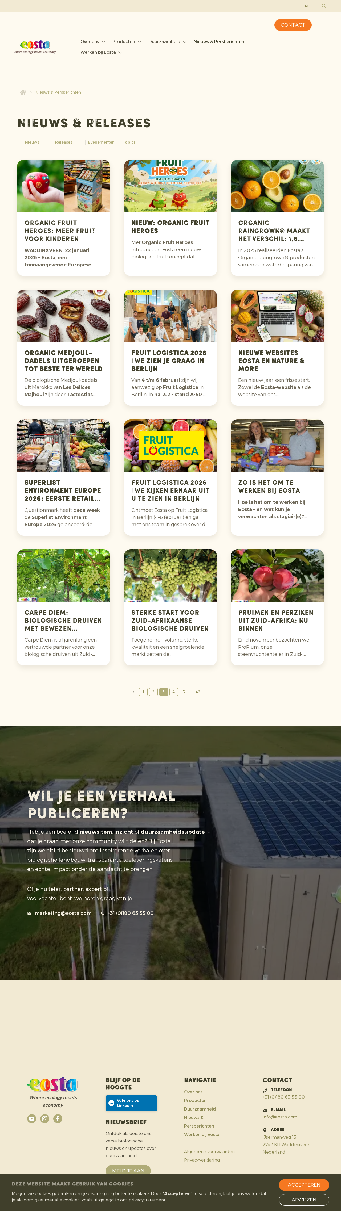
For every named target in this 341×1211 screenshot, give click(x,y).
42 (198, 692)
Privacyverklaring (202, 1160)
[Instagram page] (44, 1118)
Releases (63, 142)
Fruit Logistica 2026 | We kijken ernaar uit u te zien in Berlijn (170, 491)
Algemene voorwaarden (209, 1151)
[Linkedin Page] (131, 1103)
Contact (293, 25)
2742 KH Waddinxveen (286, 1144)
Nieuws (32, 142)
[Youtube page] (31, 1118)
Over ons (89, 41)
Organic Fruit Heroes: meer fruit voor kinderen (60, 231)
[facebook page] (57, 1118)
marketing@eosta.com (63, 913)
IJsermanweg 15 (279, 1137)
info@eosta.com (280, 1117)
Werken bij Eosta (98, 52)
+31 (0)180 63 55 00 (131, 913)
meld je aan (128, 1171)
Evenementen (101, 142)
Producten (123, 41)
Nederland (274, 1152)
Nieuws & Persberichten (219, 41)
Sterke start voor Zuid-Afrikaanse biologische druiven (170, 621)
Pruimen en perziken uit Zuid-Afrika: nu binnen (275, 621)
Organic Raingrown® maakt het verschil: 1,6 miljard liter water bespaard (274, 239)
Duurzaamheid (164, 41)
